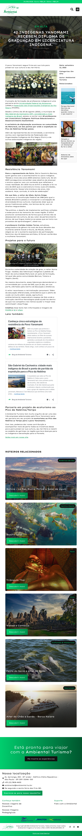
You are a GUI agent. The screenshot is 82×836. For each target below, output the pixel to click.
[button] (77, 9)
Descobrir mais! (17, 495)
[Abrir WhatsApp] (76, 830)
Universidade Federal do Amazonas (35, 103)
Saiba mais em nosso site (16, 437)
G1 (15, 310)
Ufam (20, 310)
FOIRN (8, 310)
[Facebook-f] (70, 827)
